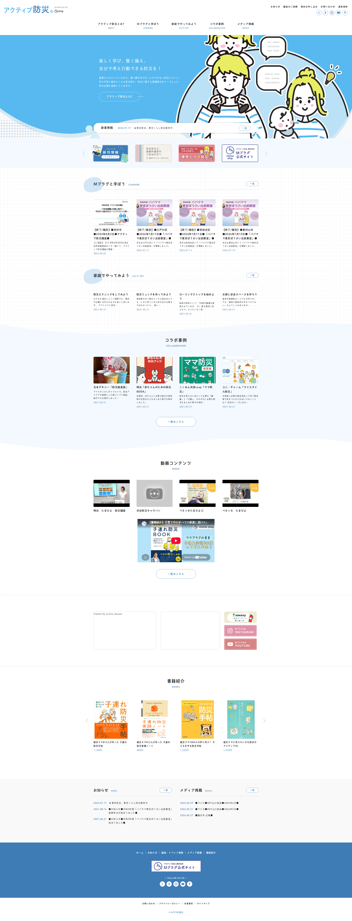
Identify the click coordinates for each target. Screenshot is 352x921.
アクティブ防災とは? (120, 96)
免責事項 (188, 904)
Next (266, 153)
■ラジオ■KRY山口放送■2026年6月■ (217, 803)
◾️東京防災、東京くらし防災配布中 (153, 128)
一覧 (244, 128)
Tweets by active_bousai (108, 614)
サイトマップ (203, 904)
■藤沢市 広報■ (204, 815)
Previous (84, 153)
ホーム (140, 853)
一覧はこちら (176, 422)
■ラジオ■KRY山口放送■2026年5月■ (217, 809)
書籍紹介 (211, 853)
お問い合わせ (148, 904)
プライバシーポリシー (169, 904)
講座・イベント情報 (172, 853)
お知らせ (152, 853)
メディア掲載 (194, 853)
